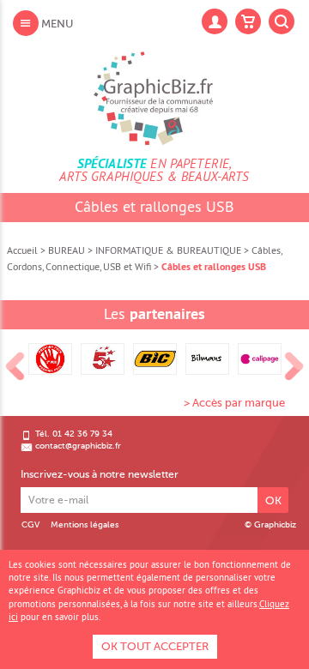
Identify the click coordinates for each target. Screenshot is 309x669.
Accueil (22, 250)
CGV (30, 525)
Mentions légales (84, 525)
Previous (15, 367)
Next (294, 367)
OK (273, 500)
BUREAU (66, 250)
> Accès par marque (234, 402)
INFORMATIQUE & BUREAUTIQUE (168, 250)
